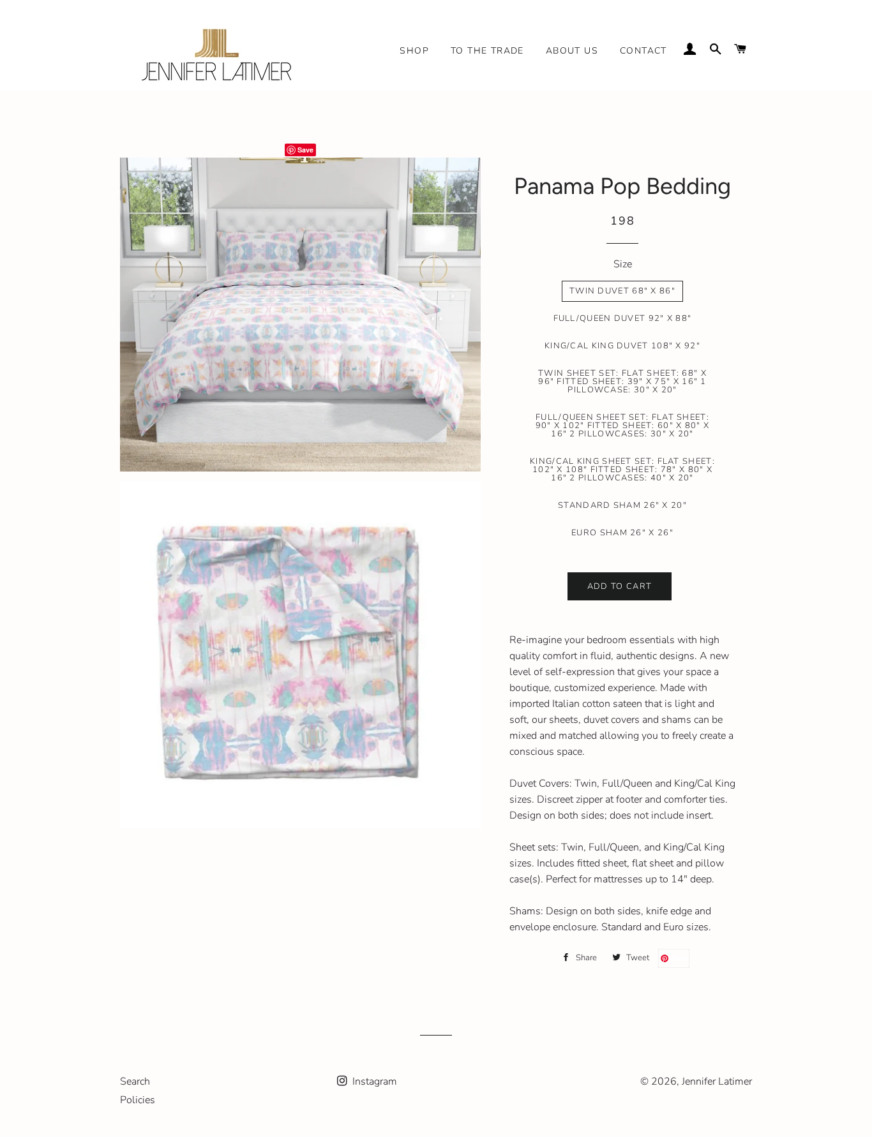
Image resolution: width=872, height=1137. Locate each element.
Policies (137, 1100)
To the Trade (487, 51)
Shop (414, 51)
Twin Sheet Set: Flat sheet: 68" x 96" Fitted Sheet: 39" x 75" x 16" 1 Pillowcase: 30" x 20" (622, 382)
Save (305, 149)
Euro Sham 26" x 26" (622, 533)
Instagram (373, 1081)
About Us (572, 51)
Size (622, 264)
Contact (643, 51)
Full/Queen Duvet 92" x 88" (622, 318)
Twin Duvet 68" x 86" (622, 291)
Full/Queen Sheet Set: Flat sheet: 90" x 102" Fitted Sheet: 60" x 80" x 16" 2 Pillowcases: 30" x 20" (623, 426)
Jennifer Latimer (717, 1081)
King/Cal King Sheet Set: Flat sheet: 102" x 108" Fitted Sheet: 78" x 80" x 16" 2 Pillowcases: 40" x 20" (622, 470)
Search (135, 1081)
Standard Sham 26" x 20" (622, 505)
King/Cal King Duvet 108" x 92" (622, 346)
